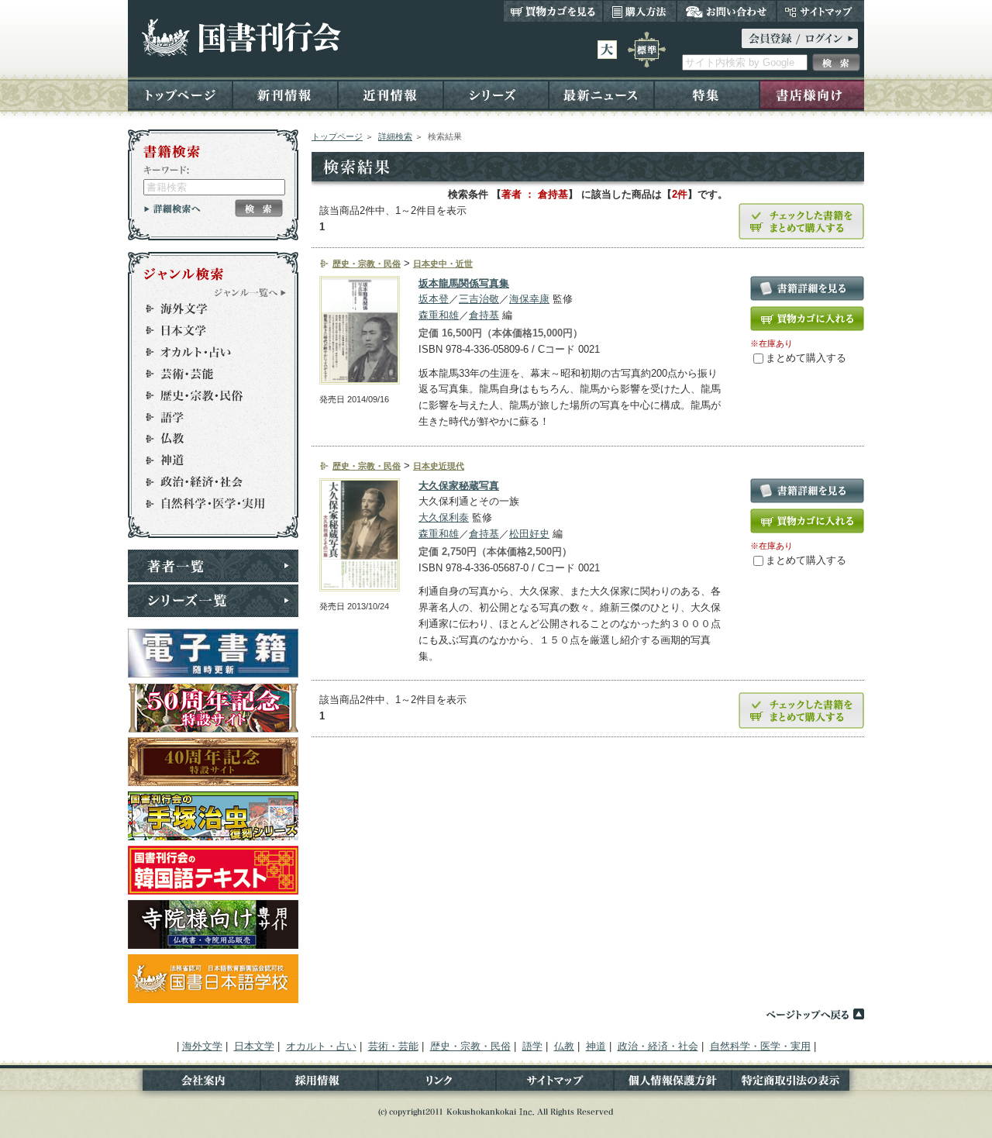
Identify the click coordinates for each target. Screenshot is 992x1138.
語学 (206, 417)
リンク (437, 1083)
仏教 (206, 439)
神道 (206, 460)
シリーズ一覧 (213, 601)
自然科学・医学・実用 (206, 504)
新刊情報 (285, 94)
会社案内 (194, 1083)
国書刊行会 (240, 37)
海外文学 (206, 308)
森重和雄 (438, 315)
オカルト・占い (206, 352)
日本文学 (206, 330)
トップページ (180, 94)
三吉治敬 (479, 299)
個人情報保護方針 (673, 1083)
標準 (646, 49)
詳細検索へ (172, 208)
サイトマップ (820, 11)
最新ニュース (601, 94)
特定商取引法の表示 (798, 1083)
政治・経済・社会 (206, 482)
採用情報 (319, 1083)
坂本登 (433, 299)
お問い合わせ (727, 11)
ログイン (800, 38)
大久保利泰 (443, 517)
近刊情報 (390, 94)
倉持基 (484, 315)
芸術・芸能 (206, 374)
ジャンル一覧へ (250, 292)
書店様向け (812, 94)
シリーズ (496, 94)
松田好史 (529, 534)
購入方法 (640, 11)
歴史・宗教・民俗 (206, 395)
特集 (707, 94)
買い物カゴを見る (553, 11)
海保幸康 (529, 299)
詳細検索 (395, 136)
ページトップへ (814, 1014)
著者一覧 (213, 566)
